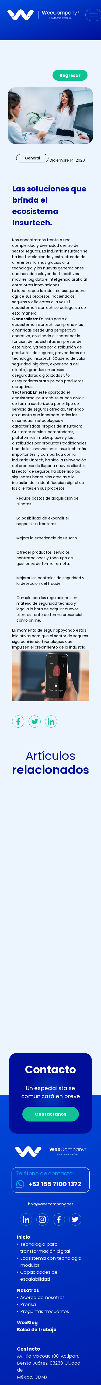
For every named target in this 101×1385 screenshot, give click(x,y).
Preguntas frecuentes (44, 1311)
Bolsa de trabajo (36, 1329)
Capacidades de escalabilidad (39, 1275)
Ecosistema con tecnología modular (50, 1261)
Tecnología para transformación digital (45, 1247)
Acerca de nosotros (42, 1297)
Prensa (28, 1304)
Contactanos (50, 1114)
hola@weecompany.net (50, 1204)
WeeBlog (27, 1322)
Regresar (70, 75)
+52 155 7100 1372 (55, 1184)
